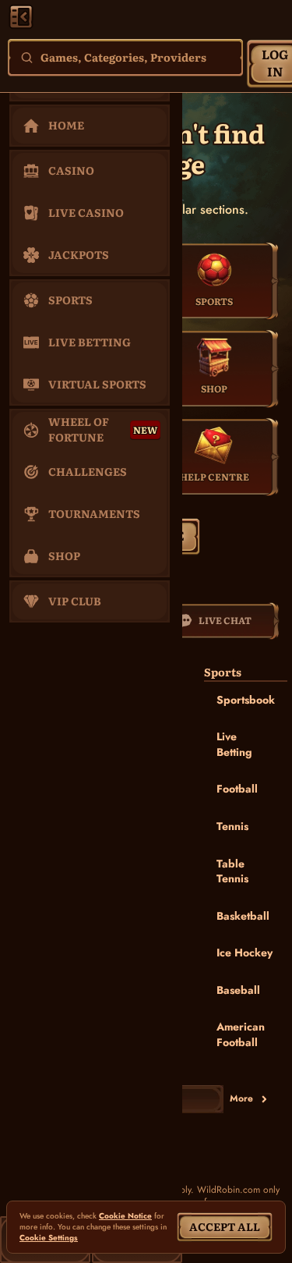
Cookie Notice (125, 1216)
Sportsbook (245, 700)
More (241, 1098)
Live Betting (234, 744)
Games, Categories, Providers (123, 57)
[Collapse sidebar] (21, 16)
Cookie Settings (48, 1238)
